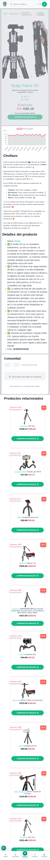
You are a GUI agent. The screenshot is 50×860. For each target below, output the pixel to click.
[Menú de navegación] (3, 848)
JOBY (19, 517)
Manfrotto (24, 426)
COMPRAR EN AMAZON (23, 117)
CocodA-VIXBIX (20, 472)
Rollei (16, 85)
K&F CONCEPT (20, 792)
